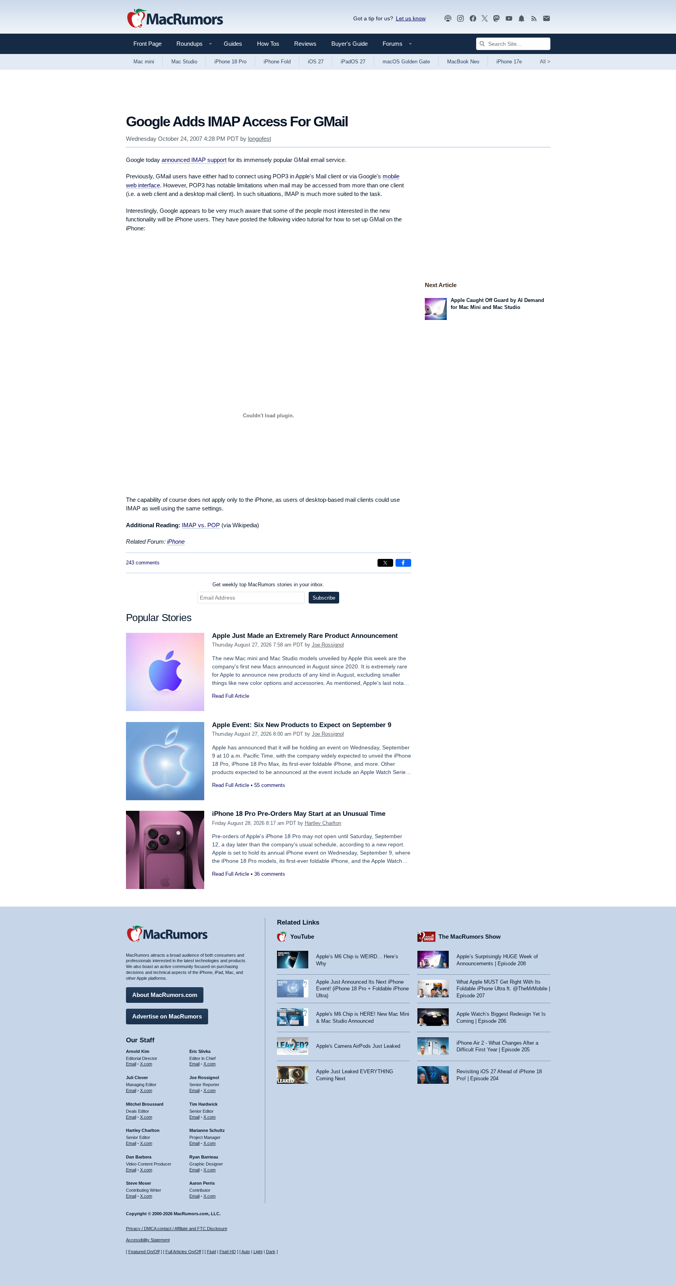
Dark (270, 1251)
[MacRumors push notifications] (521, 18)
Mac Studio (184, 62)
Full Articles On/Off (183, 1251)
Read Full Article (230, 696)
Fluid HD (227, 1251)
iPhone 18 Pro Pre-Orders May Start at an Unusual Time (298, 813)
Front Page (147, 43)
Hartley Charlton (323, 823)
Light (258, 1251)
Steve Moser (138, 1183)
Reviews (305, 43)
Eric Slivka (199, 1051)
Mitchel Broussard (145, 1104)
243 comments (143, 563)
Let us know (411, 18)
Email (131, 1063)
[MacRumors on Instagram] (460, 18)
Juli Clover (137, 1077)
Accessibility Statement (148, 1240)
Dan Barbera (138, 1157)
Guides (233, 43)
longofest (259, 138)
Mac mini (143, 62)
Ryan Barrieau (203, 1157)
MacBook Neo (463, 62)
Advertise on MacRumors (167, 1016)
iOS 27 (316, 62)
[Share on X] (385, 563)
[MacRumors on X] (485, 18)
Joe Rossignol (328, 645)
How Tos (268, 43)
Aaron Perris (202, 1183)
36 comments (269, 874)
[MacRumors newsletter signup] (546, 18)
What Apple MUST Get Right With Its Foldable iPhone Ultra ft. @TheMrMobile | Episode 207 (503, 989)
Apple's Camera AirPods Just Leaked (358, 1046)
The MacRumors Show (470, 936)
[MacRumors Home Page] (175, 19)
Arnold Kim (137, 1051)
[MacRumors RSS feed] (534, 18)
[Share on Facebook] (403, 563)
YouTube (302, 936)
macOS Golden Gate (406, 62)
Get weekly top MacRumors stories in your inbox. (268, 584)
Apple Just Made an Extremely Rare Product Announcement (305, 635)
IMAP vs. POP (201, 525)
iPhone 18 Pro (230, 62)
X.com (146, 1063)
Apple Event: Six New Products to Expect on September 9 (301, 725)
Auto (245, 1251)
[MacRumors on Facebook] (473, 18)
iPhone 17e (509, 62)
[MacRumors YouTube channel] (509, 18)
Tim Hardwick (203, 1104)
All (545, 62)
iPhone (176, 541)
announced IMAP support (194, 159)
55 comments (269, 785)
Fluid (211, 1251)
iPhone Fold (277, 62)
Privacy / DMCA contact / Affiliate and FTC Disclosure (176, 1228)
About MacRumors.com (164, 994)
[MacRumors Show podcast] (448, 18)
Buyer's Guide (349, 43)
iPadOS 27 (353, 62)
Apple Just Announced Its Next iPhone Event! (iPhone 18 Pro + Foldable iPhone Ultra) (362, 989)
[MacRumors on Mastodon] (496, 18)
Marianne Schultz (207, 1130)
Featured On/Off (144, 1251)
